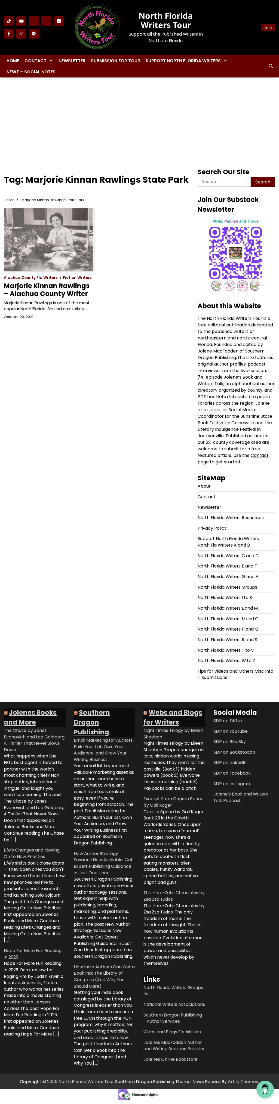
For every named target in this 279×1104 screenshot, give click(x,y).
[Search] (271, 66)
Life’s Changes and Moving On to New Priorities (32, 853)
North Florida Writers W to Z (226, 660)
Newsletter (72, 61)
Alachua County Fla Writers (31, 277)
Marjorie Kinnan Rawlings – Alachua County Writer (47, 289)
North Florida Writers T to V (226, 650)
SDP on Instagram (232, 784)
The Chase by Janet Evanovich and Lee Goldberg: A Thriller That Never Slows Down (34, 740)
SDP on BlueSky (229, 741)
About (204, 486)
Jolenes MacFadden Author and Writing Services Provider (174, 1045)
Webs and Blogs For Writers (172, 1032)
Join (267, 27)
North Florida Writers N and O (228, 619)
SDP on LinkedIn (230, 762)
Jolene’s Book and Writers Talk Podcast (240, 797)
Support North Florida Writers (183, 61)
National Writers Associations (174, 1004)
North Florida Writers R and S (227, 640)
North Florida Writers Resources (231, 517)
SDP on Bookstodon (234, 752)
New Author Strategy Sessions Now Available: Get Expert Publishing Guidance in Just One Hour (103, 863)
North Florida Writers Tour (166, 20)
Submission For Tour (115, 61)
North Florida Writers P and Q (228, 629)
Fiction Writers (77, 277)
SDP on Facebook (232, 773)
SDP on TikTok (228, 721)
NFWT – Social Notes (31, 72)
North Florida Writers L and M (228, 608)
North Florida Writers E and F (227, 566)
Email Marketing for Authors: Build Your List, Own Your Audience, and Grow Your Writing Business (103, 750)
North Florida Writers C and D (228, 556)
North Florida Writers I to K (225, 597)
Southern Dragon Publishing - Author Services (172, 1018)
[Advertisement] (139, 121)
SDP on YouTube (230, 731)
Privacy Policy (212, 528)
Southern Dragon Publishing (92, 722)
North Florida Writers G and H (228, 576)
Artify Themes (243, 1081)
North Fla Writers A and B (224, 545)
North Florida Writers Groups (227, 587)
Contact (35, 61)
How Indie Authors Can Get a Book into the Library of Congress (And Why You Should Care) (104, 976)
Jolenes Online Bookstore (170, 1059)
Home (13, 61)
